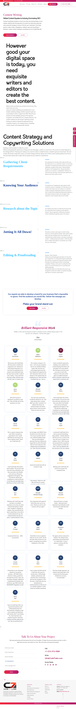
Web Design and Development (33, 688)
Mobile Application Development (33, 691)
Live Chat (23, 35)
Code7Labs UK (37, 29)
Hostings (28, 697)
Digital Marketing (30, 695)
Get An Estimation (10, 35)
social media (9, 113)
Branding (29, 686)
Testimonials (47, 689)
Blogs (46, 691)
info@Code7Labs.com (8, 0)
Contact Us (47, 688)
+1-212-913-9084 (19, 0)
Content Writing (30, 698)
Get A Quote (32, 308)
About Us (47, 686)
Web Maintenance (30, 689)
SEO (27, 113)
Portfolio (46, 693)
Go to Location (60, 689)
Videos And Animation (31, 693)
